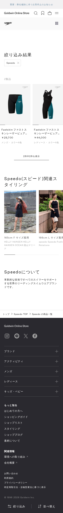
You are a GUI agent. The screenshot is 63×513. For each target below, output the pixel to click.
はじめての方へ (13, 410)
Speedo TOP (21, 314)
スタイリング (12, 428)
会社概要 (9, 462)
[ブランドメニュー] (57, 23)
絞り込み (19, 506)
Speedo (10, 62)
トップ (6, 314)
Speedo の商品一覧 (42, 314)
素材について (12, 440)
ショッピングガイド (16, 416)
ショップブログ (13, 434)
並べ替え (49, 506)
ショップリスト (13, 422)
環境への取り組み (14, 456)
